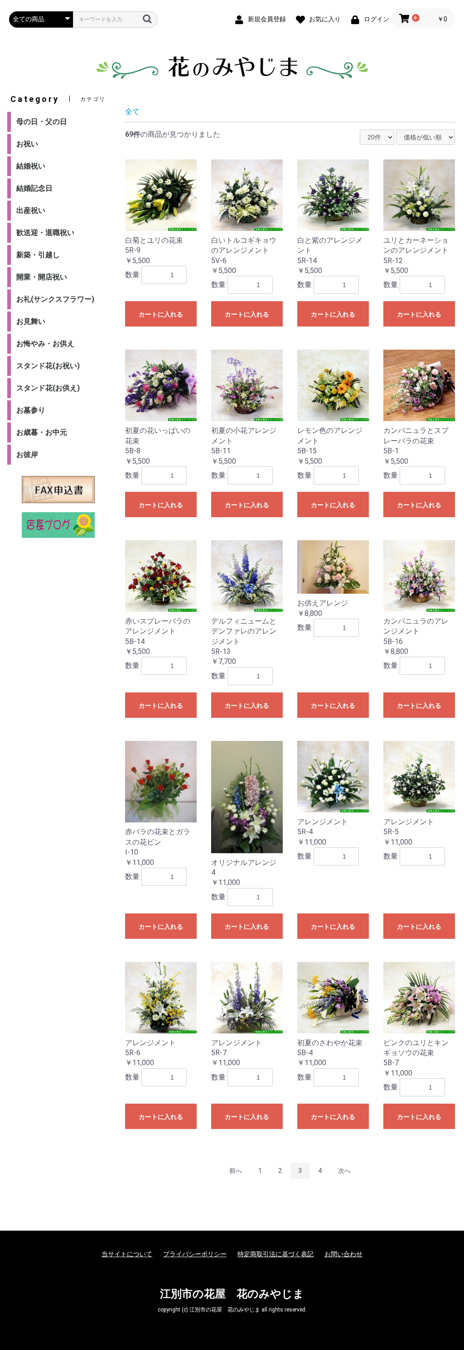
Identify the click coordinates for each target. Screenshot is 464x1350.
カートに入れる (161, 314)
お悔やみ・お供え (45, 343)
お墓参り (30, 410)
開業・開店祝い (41, 277)
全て (132, 111)
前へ (235, 1170)
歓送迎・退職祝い (45, 232)
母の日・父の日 (41, 121)
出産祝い (30, 210)
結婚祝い (30, 166)
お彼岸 (27, 454)
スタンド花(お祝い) (48, 365)
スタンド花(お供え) (48, 388)
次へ (344, 1170)
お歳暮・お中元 (41, 432)
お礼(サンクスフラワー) (55, 299)
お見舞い (30, 321)
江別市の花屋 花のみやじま (232, 1294)
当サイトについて (127, 1254)
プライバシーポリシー (195, 1254)
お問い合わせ (343, 1254)
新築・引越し (38, 254)
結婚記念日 (34, 188)
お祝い (27, 143)
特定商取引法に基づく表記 (275, 1254)
